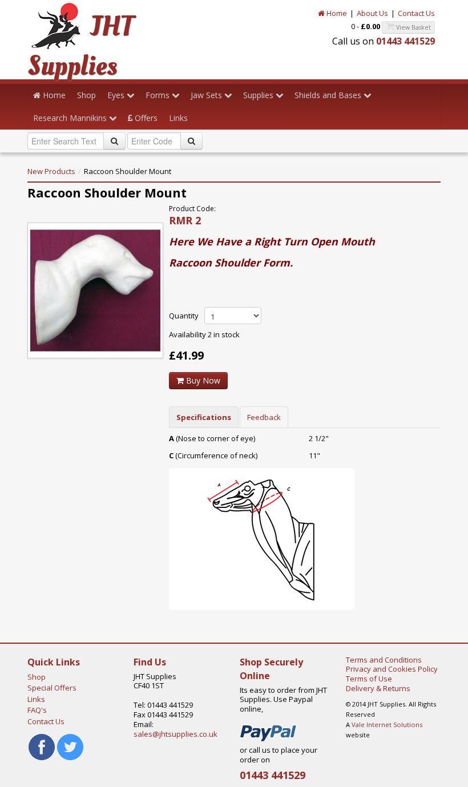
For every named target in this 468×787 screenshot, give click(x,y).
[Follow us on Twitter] (70, 746)
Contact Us (416, 13)
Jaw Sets (207, 95)
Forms (159, 95)
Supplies (259, 95)
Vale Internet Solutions (387, 724)
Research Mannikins (71, 117)
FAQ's (37, 710)
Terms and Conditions (384, 660)
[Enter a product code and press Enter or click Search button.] (191, 141)
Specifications (203, 417)
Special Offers (51, 688)
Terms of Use (369, 678)
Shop (86, 95)
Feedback (264, 417)
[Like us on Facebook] (41, 746)
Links (178, 117)
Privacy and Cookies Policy (392, 669)
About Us (372, 13)
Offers (145, 117)
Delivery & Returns (378, 688)
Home (336, 13)
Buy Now (202, 380)
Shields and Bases (329, 95)
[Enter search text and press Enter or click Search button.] (114, 141)
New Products (51, 171)
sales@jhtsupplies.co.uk (175, 734)
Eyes (117, 95)
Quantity (184, 315)
